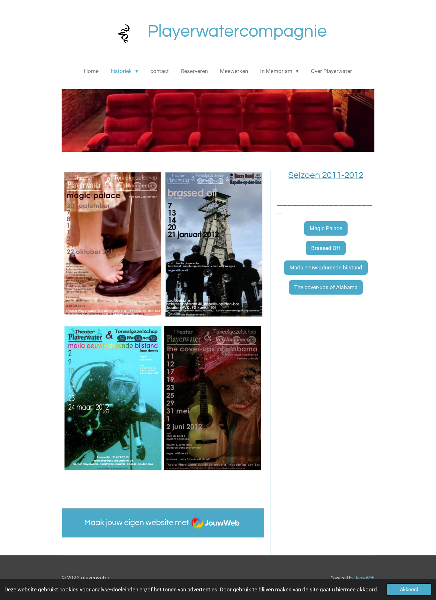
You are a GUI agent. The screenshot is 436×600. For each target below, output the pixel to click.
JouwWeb (364, 578)
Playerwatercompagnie (237, 31)
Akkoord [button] (409, 589)
